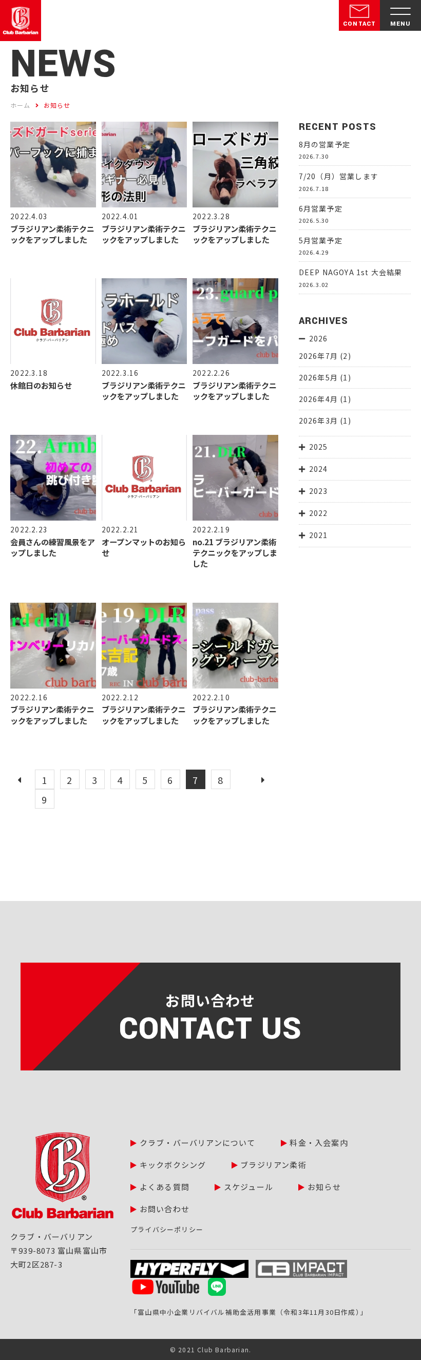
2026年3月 (318, 420)
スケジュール (248, 1186)
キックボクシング (173, 1164)
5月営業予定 (320, 240)
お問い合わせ (164, 1208)
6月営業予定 (320, 208)
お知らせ (324, 1186)
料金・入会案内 (319, 1142)
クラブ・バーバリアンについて (198, 1142)
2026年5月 (318, 377)
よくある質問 (164, 1186)
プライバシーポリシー (166, 1229)
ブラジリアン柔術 (273, 1164)
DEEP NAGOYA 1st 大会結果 (351, 272)
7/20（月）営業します (338, 176)
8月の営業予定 (324, 144)
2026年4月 (318, 399)
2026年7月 (318, 356)
